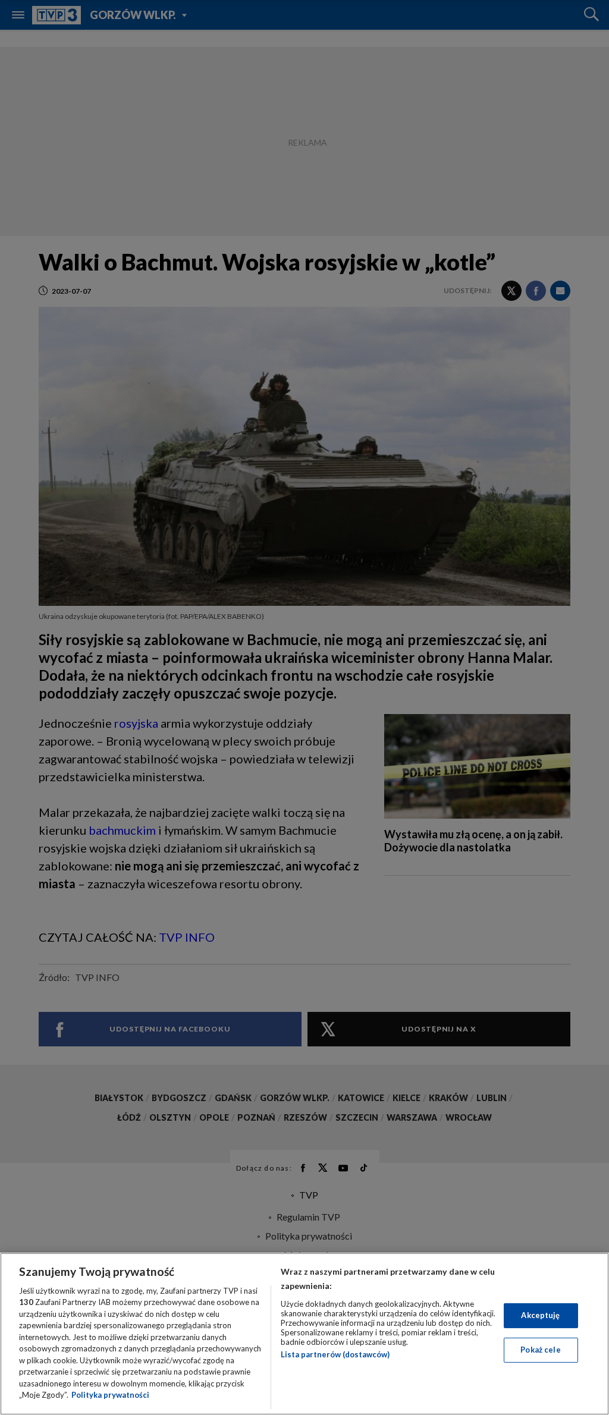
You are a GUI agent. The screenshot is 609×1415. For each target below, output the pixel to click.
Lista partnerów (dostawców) (335, 1354)
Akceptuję (540, 1315)
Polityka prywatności (110, 1395)
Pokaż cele (540, 1349)
